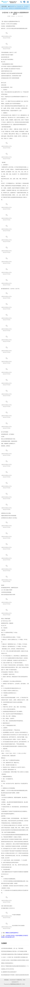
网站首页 (12, 6)
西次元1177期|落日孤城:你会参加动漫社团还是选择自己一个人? (15, 966)
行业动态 (19, 6)
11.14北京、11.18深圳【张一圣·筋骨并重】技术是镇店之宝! (14, 957)
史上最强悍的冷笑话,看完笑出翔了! (9, 972)
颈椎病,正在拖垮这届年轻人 (12, 932)
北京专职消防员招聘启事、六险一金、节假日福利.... (12, 948)
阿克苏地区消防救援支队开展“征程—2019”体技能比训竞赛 (14, 951)
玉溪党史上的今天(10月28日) (7, 969)
